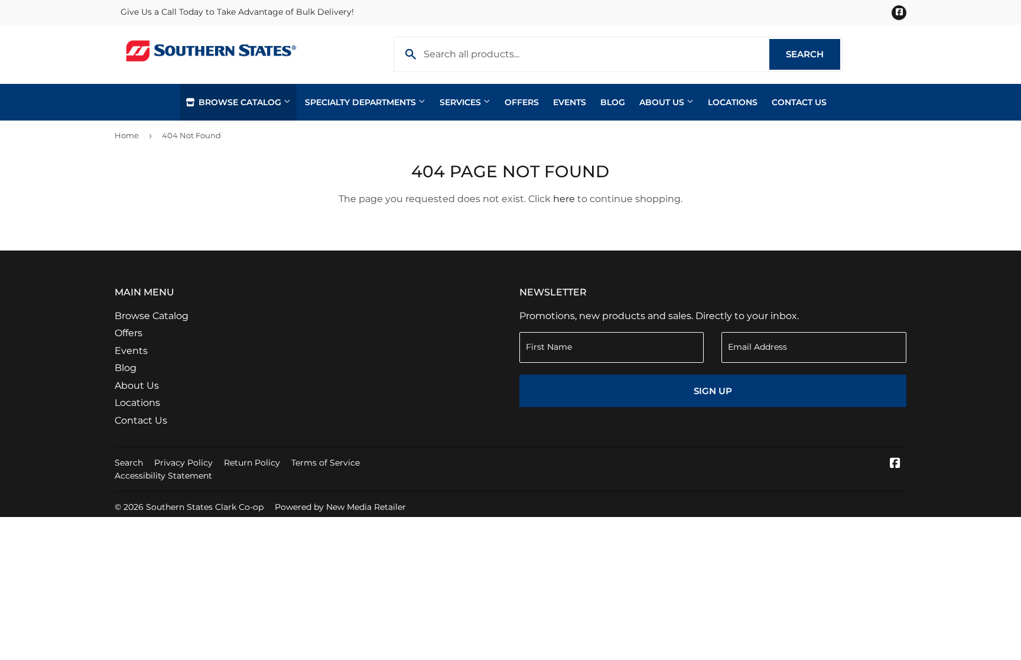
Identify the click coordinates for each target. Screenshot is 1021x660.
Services (461, 102)
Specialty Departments (361, 102)
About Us (663, 102)
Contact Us (799, 102)
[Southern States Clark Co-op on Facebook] (895, 464)
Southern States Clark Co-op (205, 507)
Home (127, 135)
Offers (522, 102)
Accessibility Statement (163, 475)
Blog (612, 102)
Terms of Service (325, 462)
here (564, 198)
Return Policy (252, 462)
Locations (732, 102)
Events (569, 102)
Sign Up (713, 390)
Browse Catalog (240, 102)
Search (813, 54)
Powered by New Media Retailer (340, 507)
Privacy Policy (183, 462)
